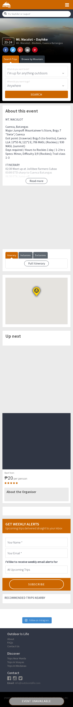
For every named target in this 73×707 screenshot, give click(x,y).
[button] (36, 291)
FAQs (10, 642)
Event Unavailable (36, 701)
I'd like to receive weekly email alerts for (31, 562)
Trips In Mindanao (16, 666)
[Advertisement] (36, 217)
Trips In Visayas (15, 662)
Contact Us (13, 646)
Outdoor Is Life (10, 4)
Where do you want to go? (18, 81)
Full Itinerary (36, 263)
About (10, 639)
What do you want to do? (18, 69)
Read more (36, 181)
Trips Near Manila (16, 658)
